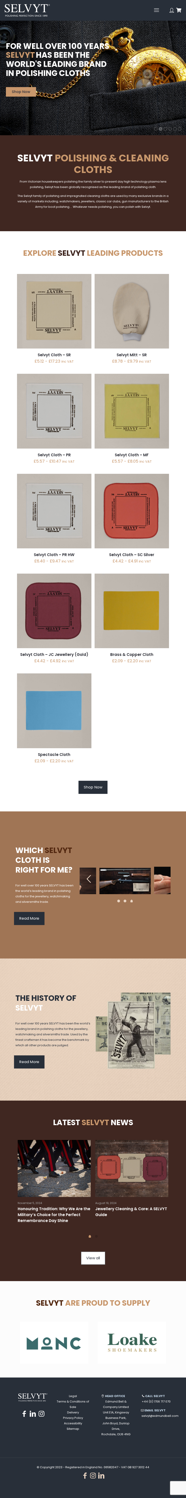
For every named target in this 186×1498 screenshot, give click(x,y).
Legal (73, 1396)
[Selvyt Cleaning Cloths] (27, 10)
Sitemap (73, 1429)
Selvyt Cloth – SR (54, 355)
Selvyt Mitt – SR (132, 355)
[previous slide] (89, 879)
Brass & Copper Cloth (131, 654)
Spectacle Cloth (54, 754)
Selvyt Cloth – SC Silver (131, 554)
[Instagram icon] (41, 1414)
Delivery (73, 1412)
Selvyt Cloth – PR (54, 455)
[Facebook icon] (24, 1414)
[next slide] (161, 879)
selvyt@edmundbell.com (160, 1416)
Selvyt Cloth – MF (132, 455)
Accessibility (73, 1423)
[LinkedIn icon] (32, 1414)
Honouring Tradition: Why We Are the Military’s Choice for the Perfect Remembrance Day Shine (54, 1214)
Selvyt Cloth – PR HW (54, 554)
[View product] (85, 280)
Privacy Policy (73, 1418)
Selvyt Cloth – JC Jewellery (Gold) (54, 654)
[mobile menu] (156, 10)
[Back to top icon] (164, 1488)
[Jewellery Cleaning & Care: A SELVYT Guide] (131, 1168)
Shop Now (21, 91)
